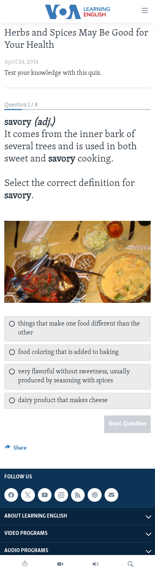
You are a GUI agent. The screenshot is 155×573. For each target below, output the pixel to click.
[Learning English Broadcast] (95, 564)
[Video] (60, 564)
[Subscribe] (111, 495)
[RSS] (78, 495)
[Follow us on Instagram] (61, 495)
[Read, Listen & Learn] (25, 564)
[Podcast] (94, 495)
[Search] (130, 564)
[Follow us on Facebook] (11, 495)
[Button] (15, 449)
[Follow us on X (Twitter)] (28, 495)
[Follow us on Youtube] (45, 495)
